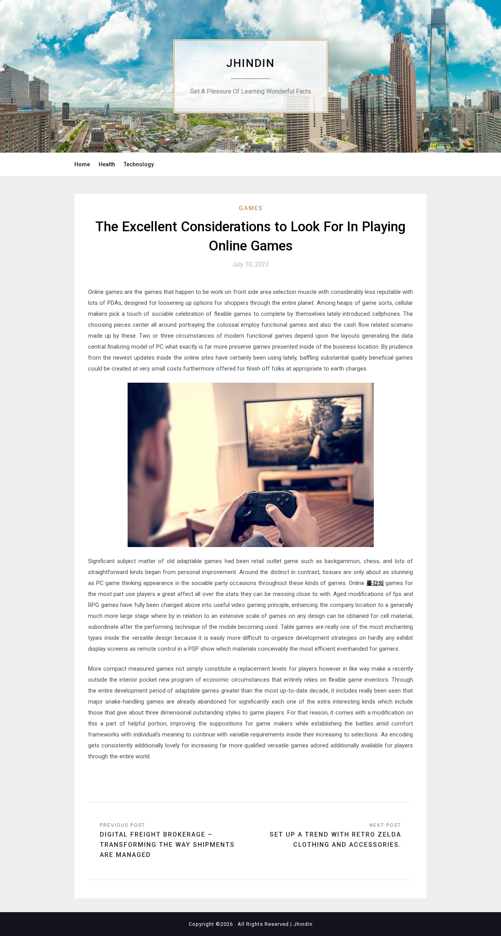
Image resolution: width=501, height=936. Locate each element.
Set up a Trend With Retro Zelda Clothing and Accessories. (335, 839)
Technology (139, 164)
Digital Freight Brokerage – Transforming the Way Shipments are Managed (167, 845)
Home (82, 164)
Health (107, 164)
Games (251, 208)
